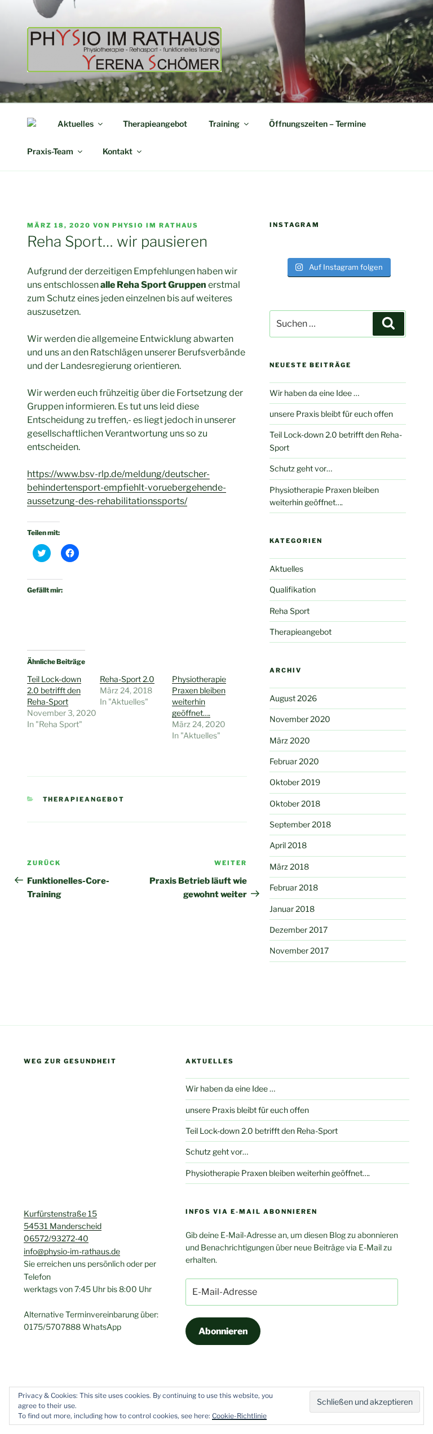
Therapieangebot (155, 123)
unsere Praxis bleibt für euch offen (331, 413)
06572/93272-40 (56, 1238)
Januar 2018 (292, 909)
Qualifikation (292, 589)
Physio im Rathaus (155, 225)
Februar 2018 (293, 887)
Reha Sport (289, 611)
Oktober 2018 (294, 803)
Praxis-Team (50, 151)
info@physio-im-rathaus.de (72, 1251)
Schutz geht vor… (300, 468)
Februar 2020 (294, 761)
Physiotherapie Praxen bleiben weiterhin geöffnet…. (277, 1173)
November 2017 (299, 950)
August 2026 (293, 698)
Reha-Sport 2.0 (127, 679)
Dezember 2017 (298, 929)
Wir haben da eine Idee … (314, 393)
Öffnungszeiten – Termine (317, 123)
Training (224, 123)
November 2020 (299, 719)
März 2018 (289, 866)
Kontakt (117, 151)
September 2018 (300, 824)
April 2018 (288, 845)
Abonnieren (223, 1331)
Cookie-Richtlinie (239, 1415)
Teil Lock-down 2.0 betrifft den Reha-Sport (54, 690)
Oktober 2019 (294, 782)
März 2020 (289, 740)
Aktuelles (76, 123)
